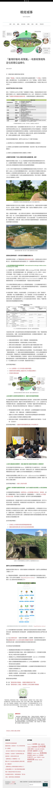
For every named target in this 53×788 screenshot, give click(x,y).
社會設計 (34, 757)
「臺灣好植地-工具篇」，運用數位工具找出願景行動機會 (24, 684)
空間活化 (39, 757)
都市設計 (36, 759)
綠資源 (18, 731)
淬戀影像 (13, 782)
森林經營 (34, 753)
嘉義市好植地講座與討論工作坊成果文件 (27, 424)
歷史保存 (38, 753)
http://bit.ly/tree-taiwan (27, 577)
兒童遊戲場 (34, 747)
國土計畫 (37, 749)
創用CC (33, 749)
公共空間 (42, 746)
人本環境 (34, 744)
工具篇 (38, 78)
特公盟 (37, 755)
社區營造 (41, 755)
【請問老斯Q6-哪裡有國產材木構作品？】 (15, 766)
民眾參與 (43, 753)
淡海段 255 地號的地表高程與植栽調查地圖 (21, 524)
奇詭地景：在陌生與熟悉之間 (12, 756)
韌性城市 (29, 761)
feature (29, 744)
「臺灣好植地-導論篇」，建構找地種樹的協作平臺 (22, 682)
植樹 (15, 731)
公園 (28, 749)
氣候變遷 (29, 755)
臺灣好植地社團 (29, 259)
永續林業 (34, 755)
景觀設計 (29, 753)
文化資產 (40, 751)
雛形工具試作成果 (22, 483)
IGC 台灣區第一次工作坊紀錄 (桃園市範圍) (20, 368)
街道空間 (30, 759)
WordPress (11, 783)
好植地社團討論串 (14, 373)
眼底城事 (26, 12)
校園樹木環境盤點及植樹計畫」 (17, 96)
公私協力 (8, 731)
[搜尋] (45, 784)
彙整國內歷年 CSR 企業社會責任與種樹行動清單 (20, 640)
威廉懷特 (35, 751)
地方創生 (42, 749)
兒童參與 (42, 744)
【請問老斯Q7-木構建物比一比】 (12, 758)
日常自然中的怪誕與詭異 (11, 743)
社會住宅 (30, 757)
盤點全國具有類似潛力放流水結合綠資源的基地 (22, 527)
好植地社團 (14, 638)
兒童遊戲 (29, 746)
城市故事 (29, 751)
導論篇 (12, 78)
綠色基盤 (42, 757)
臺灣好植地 (17, 713)
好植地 (12, 731)
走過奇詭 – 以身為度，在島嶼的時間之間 (14, 753)
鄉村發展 (40, 759)
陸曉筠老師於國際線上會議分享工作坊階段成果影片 (23, 371)
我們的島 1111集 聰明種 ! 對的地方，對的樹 (32, 492)
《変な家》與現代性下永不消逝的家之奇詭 (15, 751)
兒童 (39, 744)
